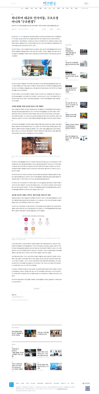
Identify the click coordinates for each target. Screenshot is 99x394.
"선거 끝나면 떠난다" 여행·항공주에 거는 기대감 (71, 89)
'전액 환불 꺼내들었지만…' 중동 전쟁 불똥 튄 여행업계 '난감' (70, 51)
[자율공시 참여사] (87, 388)
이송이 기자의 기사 (15, 327)
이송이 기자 (14, 29)
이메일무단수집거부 (48, 383)
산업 (32, 8)
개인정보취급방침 (40, 383)
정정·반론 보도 (63, 383)
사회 (63, 8)
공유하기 (37, 288)
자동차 (58, 8)
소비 (54, 8)
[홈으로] (11, 384)
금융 (36, 8)
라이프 (76, 8)
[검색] (15, 3)
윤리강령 (22, 383)
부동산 (40, 8)
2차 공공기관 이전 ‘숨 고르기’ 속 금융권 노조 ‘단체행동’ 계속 (71, 104)
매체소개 (17, 383)
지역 (71, 8)
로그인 (86, 3)
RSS (68, 383)
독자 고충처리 (32, 383)
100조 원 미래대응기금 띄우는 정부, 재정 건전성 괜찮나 (72, 138)
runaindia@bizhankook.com (17, 296)
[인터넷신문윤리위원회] (86, 383)
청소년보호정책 (56, 383)
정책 (45, 8)
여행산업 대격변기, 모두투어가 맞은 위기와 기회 (71, 75)
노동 (49, 8)
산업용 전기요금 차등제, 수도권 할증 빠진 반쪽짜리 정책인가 (72, 126)
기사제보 (27, 383)
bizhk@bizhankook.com (62, 388)
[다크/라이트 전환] (12, 3)
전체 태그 (72, 383)
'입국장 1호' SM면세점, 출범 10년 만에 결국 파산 (72, 63)
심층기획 (26, 8)
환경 (67, 8)
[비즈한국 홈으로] (49, 4)
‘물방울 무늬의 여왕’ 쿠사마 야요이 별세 (71, 115)
